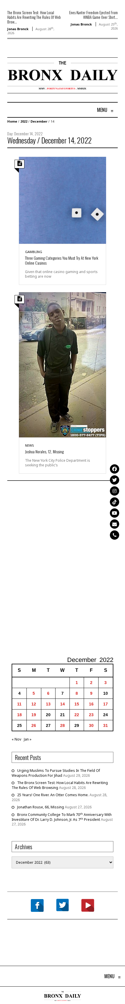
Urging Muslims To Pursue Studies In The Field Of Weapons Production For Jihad (56, 773)
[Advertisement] (62, 569)
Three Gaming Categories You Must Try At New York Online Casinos (61, 260)
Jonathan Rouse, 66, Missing (40, 807)
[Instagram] (114, 491)
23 (91, 714)
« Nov (16, 739)
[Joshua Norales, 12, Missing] (62, 364)
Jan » (27, 739)
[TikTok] (114, 502)
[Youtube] (114, 513)
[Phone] (114, 535)
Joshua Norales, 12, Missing (44, 451)
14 (62, 704)
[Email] (114, 524)
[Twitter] (114, 480)
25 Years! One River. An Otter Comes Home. (53, 794)
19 (33, 714)
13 (48, 704)
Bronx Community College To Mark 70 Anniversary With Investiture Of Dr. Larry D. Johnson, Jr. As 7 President (62, 817)
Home (12, 121)
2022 (23, 121)
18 (19, 714)
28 (62, 725)
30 (91, 725)
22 (76, 714)
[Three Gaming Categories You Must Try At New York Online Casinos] (62, 199)
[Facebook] (114, 469)
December (39, 121)
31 (105, 725)
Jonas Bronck (17, 29)
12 (33, 704)
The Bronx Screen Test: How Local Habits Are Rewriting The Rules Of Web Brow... (34, 17)
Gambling (33, 252)
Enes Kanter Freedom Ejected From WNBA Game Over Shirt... (93, 15)
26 (33, 725)
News (29, 445)
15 (76, 704)
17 (105, 704)
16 (91, 704)
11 (19, 704)
